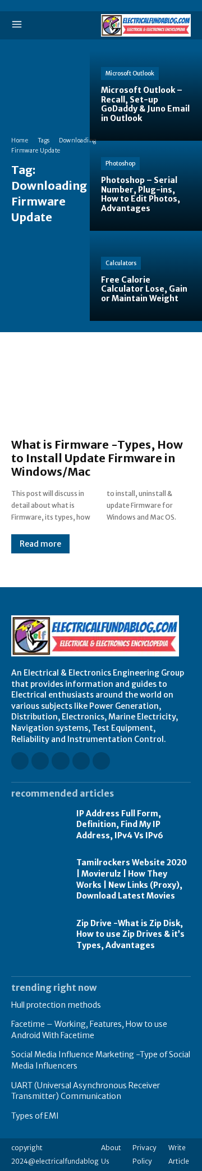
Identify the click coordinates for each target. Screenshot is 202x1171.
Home (19, 140)
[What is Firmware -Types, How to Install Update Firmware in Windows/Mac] (101, 391)
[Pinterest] (81, 761)
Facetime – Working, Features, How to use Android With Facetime (89, 1029)
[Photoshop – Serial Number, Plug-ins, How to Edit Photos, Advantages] (146, 186)
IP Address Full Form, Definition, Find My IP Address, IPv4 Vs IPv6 (119, 824)
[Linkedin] (60, 761)
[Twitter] (101, 761)
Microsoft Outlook (129, 73)
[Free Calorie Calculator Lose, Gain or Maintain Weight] (146, 276)
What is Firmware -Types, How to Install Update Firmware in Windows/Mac (97, 458)
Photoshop (120, 163)
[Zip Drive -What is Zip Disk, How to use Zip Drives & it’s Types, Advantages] (38, 935)
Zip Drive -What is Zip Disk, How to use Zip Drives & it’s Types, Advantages (130, 934)
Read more (40, 544)
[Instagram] (40, 761)
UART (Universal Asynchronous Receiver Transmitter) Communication (85, 1091)
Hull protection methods (56, 1005)
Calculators (120, 263)
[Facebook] (20, 761)
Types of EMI (35, 1116)
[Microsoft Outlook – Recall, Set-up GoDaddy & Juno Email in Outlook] (146, 96)
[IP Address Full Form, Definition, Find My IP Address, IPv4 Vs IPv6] (38, 825)
